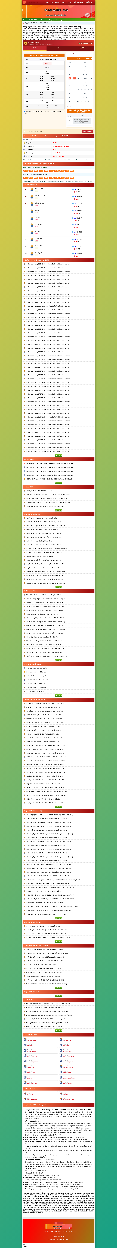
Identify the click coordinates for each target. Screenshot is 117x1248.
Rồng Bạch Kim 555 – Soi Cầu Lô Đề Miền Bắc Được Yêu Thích (45, 803)
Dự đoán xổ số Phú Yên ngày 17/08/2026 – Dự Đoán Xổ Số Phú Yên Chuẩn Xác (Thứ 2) (53, 879)
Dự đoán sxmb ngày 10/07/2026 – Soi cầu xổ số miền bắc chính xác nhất (48, 421)
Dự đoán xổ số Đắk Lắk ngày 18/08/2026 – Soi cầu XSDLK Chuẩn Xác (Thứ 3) (50, 887)
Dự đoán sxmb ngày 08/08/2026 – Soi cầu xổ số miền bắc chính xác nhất (48, 310)
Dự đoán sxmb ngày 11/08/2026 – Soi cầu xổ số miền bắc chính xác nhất (48, 306)
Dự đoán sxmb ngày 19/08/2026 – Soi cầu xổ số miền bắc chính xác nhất (48, 275)
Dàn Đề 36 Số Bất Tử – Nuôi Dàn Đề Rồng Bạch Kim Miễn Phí (45, 533)
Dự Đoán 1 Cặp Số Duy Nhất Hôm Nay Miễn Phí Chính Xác (44, 552)
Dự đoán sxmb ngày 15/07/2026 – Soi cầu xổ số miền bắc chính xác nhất (48, 401)
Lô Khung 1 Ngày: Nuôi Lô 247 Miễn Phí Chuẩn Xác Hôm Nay (44, 625)
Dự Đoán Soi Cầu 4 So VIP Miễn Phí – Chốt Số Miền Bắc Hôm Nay (46, 548)
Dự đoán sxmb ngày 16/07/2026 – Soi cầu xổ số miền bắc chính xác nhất (48, 398)
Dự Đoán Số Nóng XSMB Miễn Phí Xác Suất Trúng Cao (43, 734)
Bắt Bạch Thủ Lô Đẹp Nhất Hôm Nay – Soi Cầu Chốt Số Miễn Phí (45, 571)
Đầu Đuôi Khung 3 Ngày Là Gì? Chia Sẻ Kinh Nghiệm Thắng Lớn (46, 599)
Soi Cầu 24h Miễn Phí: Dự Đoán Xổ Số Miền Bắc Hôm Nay (43, 730)
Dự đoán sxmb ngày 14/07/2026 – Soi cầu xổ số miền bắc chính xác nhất (48, 405)
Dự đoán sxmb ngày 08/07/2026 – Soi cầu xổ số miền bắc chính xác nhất (48, 428)
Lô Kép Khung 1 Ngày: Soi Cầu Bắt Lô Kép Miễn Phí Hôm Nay (45, 641)
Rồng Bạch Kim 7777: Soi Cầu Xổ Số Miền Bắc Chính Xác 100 (45, 780)
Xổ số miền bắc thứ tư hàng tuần (35, 683)
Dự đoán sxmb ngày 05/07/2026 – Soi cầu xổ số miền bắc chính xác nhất (48, 440)
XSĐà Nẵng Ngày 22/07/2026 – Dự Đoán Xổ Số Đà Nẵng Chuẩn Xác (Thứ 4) (49, 841)
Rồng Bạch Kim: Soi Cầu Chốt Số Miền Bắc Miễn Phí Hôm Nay (45, 768)
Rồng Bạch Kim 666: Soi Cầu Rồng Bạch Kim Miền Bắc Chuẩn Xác (46, 795)
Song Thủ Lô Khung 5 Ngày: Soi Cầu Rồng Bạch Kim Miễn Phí (45, 602)
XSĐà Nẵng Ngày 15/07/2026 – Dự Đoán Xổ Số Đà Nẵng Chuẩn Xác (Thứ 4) (49, 849)
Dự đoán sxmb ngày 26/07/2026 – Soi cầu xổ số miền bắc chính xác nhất (48, 359)
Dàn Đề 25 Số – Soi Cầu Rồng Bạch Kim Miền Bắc (41, 518)
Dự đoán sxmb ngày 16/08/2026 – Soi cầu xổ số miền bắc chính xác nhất (48, 287)
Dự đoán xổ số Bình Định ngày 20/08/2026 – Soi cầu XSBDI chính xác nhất (48, 910)
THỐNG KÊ (89, 2)
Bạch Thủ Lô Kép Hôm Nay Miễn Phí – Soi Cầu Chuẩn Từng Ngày (46, 583)
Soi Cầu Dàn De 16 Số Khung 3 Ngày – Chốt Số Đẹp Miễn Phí (45, 648)
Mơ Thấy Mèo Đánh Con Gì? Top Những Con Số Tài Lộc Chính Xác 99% (48, 1003)
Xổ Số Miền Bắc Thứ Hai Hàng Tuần (37, 691)
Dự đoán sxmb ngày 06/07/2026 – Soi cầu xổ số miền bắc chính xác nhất (48, 436)
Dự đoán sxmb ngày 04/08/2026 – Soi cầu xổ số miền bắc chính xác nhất (48, 325)
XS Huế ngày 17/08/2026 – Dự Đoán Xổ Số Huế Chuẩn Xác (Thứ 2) (46, 818)
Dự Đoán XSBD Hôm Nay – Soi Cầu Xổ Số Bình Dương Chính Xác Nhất (48, 937)
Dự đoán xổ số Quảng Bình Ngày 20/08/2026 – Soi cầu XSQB (44, 902)
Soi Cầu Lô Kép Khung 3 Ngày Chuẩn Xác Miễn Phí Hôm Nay (44, 633)
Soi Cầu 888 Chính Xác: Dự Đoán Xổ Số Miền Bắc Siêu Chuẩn (45, 753)
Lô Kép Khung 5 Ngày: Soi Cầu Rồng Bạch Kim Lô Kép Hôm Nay (45, 629)
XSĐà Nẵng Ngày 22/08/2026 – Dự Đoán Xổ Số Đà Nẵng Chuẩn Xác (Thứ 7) (49, 872)
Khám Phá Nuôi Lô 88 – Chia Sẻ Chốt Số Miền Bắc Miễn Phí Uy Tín (46, 738)
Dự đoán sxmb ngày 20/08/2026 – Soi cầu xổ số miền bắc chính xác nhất (48, 271)
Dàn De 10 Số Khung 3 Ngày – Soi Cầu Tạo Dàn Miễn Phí (43, 644)
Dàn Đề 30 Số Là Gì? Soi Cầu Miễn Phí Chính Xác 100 (42, 529)
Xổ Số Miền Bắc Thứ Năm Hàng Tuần (37, 680)
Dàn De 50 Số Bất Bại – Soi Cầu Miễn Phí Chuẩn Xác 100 (43, 537)
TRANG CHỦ (49, 2)
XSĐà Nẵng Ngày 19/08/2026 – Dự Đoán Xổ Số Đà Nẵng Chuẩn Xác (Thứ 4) (49, 814)
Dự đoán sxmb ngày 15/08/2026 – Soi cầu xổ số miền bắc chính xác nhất (48, 290)
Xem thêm (58, 455)
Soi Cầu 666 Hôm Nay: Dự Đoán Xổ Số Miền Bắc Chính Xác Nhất (46, 757)
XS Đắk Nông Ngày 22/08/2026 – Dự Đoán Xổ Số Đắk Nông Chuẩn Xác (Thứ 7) (50, 899)
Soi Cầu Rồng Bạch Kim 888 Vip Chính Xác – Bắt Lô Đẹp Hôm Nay (46, 791)
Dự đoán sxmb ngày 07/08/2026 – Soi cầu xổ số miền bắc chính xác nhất (48, 313)
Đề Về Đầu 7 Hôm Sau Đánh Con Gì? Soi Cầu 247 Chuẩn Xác (45, 961)
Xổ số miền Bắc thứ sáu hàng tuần (36, 676)
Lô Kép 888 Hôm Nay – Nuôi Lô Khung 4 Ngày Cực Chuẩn (43, 595)
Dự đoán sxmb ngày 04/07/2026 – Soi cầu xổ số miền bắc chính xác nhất (48, 444)
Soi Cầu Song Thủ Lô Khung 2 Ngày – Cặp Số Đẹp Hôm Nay (44, 610)
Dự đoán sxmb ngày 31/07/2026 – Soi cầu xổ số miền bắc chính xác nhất (48, 340)
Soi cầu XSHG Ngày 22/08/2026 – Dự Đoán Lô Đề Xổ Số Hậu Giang (46, 498)
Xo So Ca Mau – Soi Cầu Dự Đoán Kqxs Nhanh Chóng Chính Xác (46, 933)
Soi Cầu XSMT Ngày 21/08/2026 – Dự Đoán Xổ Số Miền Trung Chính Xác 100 (49, 467)
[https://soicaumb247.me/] (58, 18)
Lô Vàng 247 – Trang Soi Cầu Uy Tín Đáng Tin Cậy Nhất (43, 707)
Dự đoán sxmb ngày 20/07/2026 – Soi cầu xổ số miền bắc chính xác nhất (48, 382)
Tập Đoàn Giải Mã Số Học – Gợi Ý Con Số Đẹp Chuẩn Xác (44, 718)
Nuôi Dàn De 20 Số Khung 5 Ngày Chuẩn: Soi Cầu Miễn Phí (44, 652)
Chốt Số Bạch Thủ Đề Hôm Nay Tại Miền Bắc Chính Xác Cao (44, 579)
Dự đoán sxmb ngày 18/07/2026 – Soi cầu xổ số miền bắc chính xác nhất (48, 390)
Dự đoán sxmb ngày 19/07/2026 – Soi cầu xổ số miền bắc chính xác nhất (48, 386)
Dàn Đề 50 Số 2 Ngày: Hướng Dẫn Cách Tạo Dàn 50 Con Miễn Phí (46, 656)
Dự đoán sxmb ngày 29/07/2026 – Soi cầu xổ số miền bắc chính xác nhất (48, 348)
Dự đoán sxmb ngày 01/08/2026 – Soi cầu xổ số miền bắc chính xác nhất (48, 336)
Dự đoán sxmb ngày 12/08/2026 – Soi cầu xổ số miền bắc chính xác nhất (48, 302)
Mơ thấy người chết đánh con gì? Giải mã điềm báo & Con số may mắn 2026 (49, 1015)
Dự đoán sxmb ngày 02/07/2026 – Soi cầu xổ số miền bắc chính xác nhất (48, 451)
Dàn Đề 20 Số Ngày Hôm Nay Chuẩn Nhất (39, 541)
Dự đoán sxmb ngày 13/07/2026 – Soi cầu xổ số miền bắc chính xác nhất (48, 409)
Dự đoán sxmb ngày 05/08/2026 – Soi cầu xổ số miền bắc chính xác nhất (48, 321)
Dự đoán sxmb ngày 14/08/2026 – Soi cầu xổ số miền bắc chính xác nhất (48, 294)
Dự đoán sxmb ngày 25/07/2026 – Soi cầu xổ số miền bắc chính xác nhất (48, 363)
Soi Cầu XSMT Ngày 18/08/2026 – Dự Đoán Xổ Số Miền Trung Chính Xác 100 (49, 479)
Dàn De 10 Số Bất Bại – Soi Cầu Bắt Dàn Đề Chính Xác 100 (44, 545)
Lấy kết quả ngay (87, 131)
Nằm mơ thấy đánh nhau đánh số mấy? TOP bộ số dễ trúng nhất (45, 1019)
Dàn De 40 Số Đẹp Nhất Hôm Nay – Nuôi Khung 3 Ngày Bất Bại (45, 525)
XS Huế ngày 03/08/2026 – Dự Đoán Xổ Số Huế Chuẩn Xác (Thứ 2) (46, 830)
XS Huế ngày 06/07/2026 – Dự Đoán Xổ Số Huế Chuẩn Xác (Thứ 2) (46, 860)
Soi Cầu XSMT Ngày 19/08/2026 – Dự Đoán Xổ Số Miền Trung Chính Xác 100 (49, 475)
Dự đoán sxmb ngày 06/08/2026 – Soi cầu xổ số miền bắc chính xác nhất (48, 317)
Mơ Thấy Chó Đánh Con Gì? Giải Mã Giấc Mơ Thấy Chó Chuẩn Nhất (47, 1023)
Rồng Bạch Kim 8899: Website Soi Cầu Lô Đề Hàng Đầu (43, 783)
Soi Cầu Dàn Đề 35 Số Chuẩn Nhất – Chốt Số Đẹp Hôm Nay (44, 522)
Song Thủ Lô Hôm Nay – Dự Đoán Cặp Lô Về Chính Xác (43, 567)
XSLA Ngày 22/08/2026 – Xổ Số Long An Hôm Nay (41, 491)
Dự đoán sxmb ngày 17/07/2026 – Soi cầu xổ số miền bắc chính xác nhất (48, 394)
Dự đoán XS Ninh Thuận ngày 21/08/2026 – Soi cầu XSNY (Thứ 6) (46, 914)
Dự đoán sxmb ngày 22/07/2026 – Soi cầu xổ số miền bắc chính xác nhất (48, 375)
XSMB (57, 2)
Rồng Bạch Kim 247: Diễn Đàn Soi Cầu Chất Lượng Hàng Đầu (45, 764)
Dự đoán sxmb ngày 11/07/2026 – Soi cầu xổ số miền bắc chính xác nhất (48, 417)
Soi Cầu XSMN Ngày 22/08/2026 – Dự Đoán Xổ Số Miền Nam (44, 506)
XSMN (63, 2)
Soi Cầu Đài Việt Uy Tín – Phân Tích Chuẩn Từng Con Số (43, 715)
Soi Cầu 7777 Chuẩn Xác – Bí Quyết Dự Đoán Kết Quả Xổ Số (44, 749)
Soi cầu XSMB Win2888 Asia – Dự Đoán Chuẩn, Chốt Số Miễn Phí (46, 722)
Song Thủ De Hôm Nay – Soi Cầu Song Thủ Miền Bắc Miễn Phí (45, 564)
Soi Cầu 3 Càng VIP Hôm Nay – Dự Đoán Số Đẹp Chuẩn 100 (44, 575)
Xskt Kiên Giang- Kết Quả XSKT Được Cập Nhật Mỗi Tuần (43, 926)
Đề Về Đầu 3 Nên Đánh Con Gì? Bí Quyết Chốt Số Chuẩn (43, 968)
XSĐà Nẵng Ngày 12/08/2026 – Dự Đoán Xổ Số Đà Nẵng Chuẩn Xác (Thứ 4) (49, 822)
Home (25, 20)
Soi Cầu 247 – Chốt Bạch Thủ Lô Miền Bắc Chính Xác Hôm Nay (45, 761)
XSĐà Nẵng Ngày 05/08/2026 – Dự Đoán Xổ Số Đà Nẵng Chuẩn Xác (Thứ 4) (49, 826)
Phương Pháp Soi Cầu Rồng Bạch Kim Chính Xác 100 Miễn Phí (45, 772)
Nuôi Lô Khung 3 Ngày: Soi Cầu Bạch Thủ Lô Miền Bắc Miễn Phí (45, 618)
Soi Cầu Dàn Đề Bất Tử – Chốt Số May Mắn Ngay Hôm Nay (44, 560)
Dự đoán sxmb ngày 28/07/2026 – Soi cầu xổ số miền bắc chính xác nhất (48, 352)
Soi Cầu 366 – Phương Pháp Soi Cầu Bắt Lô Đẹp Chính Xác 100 (45, 745)
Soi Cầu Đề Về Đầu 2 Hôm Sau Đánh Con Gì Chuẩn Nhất (43, 976)
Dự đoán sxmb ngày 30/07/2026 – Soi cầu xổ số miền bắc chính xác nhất (48, 344)
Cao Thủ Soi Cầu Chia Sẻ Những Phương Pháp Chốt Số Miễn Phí (46, 711)
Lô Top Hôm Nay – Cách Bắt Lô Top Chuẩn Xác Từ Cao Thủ (44, 726)
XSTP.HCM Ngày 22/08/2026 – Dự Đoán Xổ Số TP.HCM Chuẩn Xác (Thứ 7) (49, 502)
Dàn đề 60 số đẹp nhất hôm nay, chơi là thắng (39, 556)
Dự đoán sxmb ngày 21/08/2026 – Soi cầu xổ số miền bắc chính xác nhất (48, 268)
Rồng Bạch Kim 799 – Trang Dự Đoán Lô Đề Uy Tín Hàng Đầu (45, 787)
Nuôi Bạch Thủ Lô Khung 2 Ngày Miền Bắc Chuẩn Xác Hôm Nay (45, 621)
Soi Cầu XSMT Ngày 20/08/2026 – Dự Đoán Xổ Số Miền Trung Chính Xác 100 (49, 471)
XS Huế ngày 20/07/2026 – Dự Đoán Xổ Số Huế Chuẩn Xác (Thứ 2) (46, 845)
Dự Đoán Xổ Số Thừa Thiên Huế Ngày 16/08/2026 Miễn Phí (44, 891)
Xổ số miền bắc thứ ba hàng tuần (36, 687)
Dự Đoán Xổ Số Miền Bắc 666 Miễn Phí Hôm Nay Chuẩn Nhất (45, 703)
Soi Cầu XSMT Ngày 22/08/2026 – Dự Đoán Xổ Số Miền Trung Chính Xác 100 (49, 463)
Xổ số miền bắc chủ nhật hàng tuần (36, 668)
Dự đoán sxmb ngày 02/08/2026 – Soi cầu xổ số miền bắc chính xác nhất (48, 333)
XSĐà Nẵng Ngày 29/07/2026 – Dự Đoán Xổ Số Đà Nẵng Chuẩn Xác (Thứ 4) (49, 834)
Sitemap (25, 1246)
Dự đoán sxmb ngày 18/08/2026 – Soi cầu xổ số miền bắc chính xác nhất (48, 279)
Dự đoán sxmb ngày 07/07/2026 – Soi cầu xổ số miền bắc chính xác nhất (48, 432)
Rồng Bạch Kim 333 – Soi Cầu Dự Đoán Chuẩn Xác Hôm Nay (44, 776)
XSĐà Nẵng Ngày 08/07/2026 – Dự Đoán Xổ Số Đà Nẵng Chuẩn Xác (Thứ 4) (49, 857)
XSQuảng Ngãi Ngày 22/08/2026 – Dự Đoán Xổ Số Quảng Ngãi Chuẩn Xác (49, 868)
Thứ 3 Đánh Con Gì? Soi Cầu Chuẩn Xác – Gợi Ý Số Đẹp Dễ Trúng (46, 984)
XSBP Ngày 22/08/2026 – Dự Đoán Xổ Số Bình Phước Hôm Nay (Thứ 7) (48, 494)
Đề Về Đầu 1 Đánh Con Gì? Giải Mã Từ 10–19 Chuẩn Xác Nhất (45, 980)
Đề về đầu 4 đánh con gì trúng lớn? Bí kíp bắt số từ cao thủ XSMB (45, 957)
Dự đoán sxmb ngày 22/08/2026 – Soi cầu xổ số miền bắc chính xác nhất (48, 264)
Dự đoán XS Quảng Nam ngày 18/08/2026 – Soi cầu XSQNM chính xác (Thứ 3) (50, 895)
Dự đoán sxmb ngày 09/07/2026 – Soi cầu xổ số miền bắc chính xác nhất (48, 424)
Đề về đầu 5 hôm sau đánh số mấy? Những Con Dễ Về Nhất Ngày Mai (47, 953)
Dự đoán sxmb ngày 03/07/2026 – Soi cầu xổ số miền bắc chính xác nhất (48, 447)
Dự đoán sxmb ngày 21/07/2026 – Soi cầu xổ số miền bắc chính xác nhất (48, 378)
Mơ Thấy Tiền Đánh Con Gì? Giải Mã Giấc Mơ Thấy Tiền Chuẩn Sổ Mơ (47, 1011)
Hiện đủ (28, 111)
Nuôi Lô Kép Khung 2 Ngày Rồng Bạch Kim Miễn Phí (42, 637)
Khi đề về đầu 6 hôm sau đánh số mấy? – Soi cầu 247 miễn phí (45, 949)
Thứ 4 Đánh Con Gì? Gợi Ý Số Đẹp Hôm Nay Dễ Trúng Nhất (44, 972)
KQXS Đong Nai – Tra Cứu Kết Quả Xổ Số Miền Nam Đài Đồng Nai (46, 930)
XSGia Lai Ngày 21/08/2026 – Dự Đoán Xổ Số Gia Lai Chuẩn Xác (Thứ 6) (48, 864)
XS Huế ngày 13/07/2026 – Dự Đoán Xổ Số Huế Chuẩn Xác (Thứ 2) (46, 853)
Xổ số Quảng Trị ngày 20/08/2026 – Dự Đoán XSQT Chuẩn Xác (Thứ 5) (47, 876)
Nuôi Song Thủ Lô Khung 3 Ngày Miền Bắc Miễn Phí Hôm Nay (45, 606)
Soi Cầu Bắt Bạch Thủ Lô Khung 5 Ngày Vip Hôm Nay (42, 614)
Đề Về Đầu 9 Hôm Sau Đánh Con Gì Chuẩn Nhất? (41, 964)
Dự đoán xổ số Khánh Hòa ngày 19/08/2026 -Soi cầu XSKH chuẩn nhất (47, 883)
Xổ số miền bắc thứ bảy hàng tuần (36, 672)
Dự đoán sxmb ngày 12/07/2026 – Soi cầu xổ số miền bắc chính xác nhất (48, 413)
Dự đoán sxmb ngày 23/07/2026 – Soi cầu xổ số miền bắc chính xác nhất (48, 371)
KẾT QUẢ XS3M (78, 2)
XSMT (69, 2)
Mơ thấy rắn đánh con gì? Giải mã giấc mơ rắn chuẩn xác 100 (44, 1026)
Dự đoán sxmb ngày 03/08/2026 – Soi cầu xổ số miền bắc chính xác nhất (48, 329)
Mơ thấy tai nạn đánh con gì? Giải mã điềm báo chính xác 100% (45, 1007)
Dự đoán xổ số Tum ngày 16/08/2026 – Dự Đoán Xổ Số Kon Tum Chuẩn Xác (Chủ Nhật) (52, 906)
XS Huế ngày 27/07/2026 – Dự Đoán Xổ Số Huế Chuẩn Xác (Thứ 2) (46, 837)
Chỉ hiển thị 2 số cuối (41, 111)
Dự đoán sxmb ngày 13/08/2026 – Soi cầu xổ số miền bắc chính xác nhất (48, 298)
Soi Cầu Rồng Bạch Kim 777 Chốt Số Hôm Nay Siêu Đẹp (43, 799)
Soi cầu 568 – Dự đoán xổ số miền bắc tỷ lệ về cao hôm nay (44, 741)
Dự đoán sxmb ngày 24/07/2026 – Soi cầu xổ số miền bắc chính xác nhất (48, 367)
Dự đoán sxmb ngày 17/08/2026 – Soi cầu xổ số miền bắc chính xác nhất (48, 283)
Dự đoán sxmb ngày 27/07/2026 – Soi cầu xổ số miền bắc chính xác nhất (48, 356)
